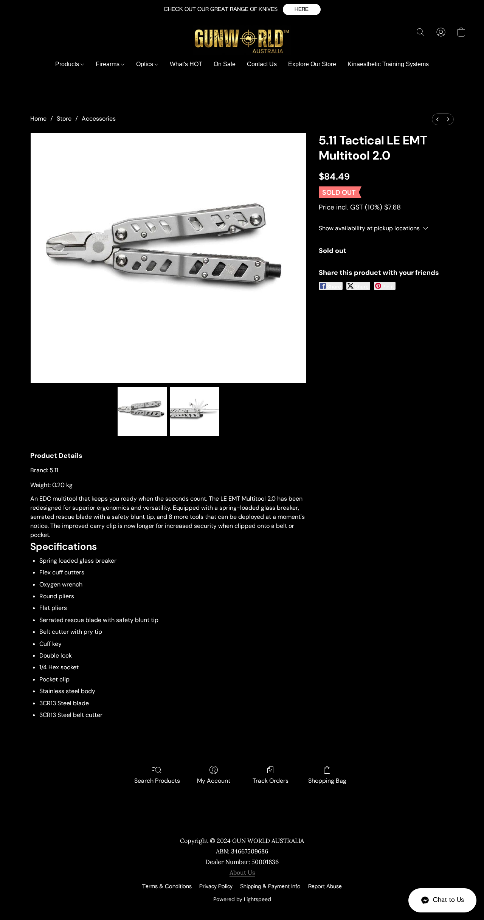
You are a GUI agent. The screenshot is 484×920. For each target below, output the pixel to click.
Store (64, 119)
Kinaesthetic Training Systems (388, 64)
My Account (213, 781)
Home (38, 119)
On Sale (225, 64)
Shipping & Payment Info (270, 886)
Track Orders (271, 781)
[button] (302, 9)
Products (68, 64)
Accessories (99, 119)
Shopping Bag (327, 781)
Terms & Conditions (167, 886)
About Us (242, 872)
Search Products (157, 781)
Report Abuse (325, 886)
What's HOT (186, 64)
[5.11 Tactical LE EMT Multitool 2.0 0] (142, 411)
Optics (145, 64)
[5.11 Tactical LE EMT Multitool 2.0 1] (194, 411)
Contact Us (262, 64)
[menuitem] (437, 119)
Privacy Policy (216, 886)
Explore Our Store (312, 64)
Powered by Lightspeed (242, 899)
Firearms (108, 64)
